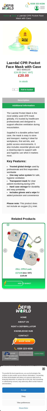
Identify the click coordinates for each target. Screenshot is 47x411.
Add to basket (27, 90)
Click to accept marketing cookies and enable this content (11, 355)
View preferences (23, 403)
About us (23, 322)
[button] (43, 369)
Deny (24, 396)
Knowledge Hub (23, 331)
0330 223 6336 (25, 348)
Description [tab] (23, 100)
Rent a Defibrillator (23, 326)
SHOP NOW (24, 341)
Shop (13, 16)
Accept (23, 390)
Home (6, 16)
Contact (23, 335)
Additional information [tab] (23, 105)
